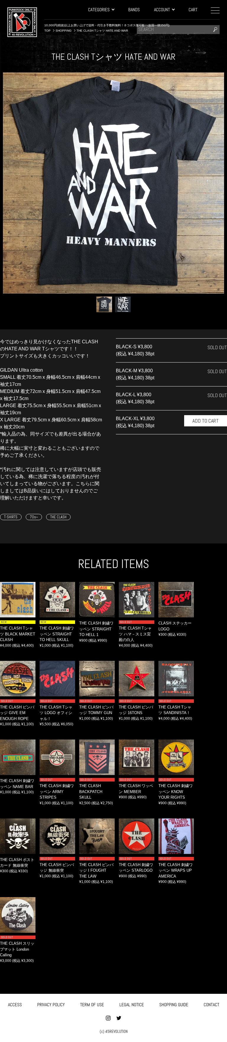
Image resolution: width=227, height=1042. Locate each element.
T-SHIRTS (10, 517)
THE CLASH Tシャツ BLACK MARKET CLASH (17, 634)
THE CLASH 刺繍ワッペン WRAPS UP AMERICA (175, 870)
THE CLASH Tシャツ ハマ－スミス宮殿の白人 (135, 634)
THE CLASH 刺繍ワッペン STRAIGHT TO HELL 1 (96, 629)
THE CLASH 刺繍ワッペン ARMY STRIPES (57, 792)
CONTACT (211, 1004)
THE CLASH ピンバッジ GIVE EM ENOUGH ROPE (17, 713)
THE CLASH (58, 517)
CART (193, 10)
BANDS (134, 10)
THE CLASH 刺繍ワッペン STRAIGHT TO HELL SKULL (57, 634)
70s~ (34, 517)
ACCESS (15, 1004)
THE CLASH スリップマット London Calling (17, 949)
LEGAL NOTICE (131, 1004)
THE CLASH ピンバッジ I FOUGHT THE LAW (96, 870)
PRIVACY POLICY (51, 1004)
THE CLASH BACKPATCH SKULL (90, 792)
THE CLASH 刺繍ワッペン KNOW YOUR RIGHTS (175, 792)
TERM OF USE (92, 1004)
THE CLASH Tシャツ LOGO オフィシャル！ (56, 713)
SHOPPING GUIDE (173, 1004)
